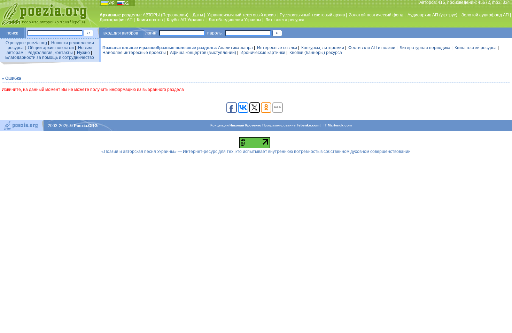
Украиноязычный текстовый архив (241, 15)
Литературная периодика (424, 47)
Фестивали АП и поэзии (371, 47)
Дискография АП (116, 19)
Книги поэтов (150, 19)
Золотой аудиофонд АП (485, 15)
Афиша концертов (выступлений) (203, 52)
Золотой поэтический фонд (376, 15)
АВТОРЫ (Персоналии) (165, 15)
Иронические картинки (262, 52)
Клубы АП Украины (185, 19)
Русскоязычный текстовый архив (312, 15)
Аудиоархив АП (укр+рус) (432, 15)
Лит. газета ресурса (284, 19)
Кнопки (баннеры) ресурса (315, 52)
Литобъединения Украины (235, 19)
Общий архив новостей (51, 47)
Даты (198, 15)
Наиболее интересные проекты (134, 52)
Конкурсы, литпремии (322, 47)
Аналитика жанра (235, 47)
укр (111, 2)
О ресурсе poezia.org (26, 42)
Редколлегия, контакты (50, 52)
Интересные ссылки (277, 47)
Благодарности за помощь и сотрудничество (49, 57)
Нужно (83, 52)
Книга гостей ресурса (476, 47)
